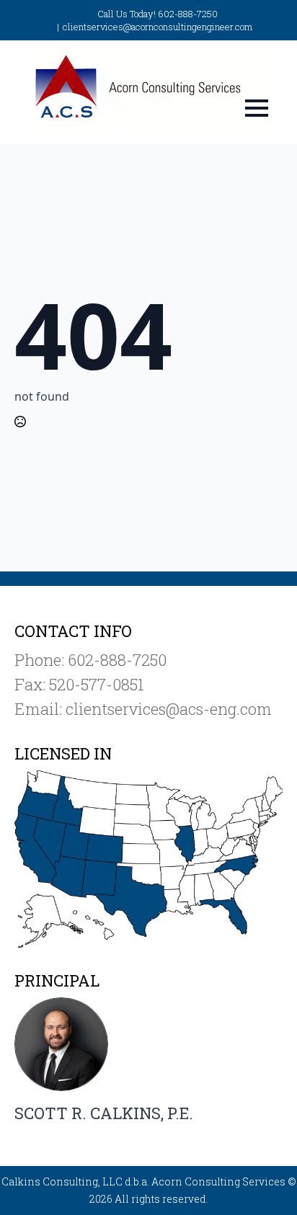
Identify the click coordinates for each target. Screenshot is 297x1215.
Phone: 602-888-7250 (90, 659)
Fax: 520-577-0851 (79, 684)
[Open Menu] (256, 108)
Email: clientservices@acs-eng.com (143, 708)
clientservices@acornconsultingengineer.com (157, 26)
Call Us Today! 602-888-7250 (157, 13)
